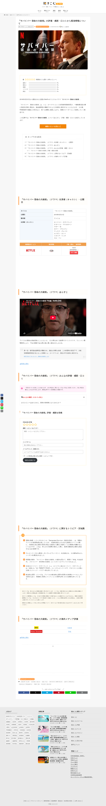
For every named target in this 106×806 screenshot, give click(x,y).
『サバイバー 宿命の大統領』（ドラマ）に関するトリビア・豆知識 (49, 153)
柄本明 (20, 732)
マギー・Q (36, 684)
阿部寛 (28, 741)
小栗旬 (7, 727)
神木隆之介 (21, 738)
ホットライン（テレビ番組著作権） (82, 777)
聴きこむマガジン (76, 733)
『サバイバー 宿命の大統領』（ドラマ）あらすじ (43, 145)
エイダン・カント (35, 681)
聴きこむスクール (76, 721)
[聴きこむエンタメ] (53, 3)
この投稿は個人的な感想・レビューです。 (40, 456)
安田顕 (25, 724)
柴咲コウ (8, 735)
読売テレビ (74, 771)
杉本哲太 (29, 730)
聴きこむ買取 (75, 737)
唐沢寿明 (32, 722)
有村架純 (22, 730)
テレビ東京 (74, 764)
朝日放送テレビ (75, 773)
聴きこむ (74, 717)
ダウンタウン (9, 719)
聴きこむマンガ (76, 729)
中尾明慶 (17, 719)
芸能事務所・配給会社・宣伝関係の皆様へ (62, 801)
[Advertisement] (53, 177)
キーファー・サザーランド (56, 681)
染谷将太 (27, 732)
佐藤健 (32, 719)
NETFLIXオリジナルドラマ (42, 26)
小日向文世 (31, 724)
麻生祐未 (28, 743)
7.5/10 (70, 628)
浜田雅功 (21, 735)
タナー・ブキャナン (69, 681)
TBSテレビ (74, 760)
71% (69, 631)
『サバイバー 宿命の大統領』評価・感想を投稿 (44, 150)
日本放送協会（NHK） (78, 756)
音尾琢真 (8, 743)
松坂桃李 (8, 732)
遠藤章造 (15, 741)
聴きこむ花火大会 (76, 741)
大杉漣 (7, 724)
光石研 (14, 722)
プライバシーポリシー (36, 801)
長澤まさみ (22, 741)
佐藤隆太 (8, 722)
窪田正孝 (28, 738)
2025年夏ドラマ (21, 716)
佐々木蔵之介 (24, 719)
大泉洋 (19, 724)
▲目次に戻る (24, 364)
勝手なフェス (75, 744)
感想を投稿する (30, 460)
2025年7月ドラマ (10, 716)
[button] (23, 692)
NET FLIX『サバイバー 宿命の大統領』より (36, 356)
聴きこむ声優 (75, 725)
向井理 (26, 722)
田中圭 (7, 738)
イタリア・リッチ (25, 681)
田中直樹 (13, 738)
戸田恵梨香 (9, 730)
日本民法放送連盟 (76, 775)
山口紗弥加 (14, 727)
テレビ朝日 (74, 762)
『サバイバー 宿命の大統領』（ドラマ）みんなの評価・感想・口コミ (50, 148)
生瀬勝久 (28, 735)
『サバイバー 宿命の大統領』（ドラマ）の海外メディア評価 (47, 156)
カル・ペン (44, 681)
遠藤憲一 (8, 741)
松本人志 (15, 732)
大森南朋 (13, 724)
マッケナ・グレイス (46, 684)
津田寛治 (15, 735)
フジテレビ (74, 766)
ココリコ (29, 716)
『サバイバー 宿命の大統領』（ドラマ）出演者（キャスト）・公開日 (50, 142)
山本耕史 (21, 727)
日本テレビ (74, 758)
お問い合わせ (78, 801)
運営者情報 (47, 801)
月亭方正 (16, 730)
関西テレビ (74, 768)
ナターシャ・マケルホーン (25, 684)
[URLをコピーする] (82, 692)
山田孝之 (28, 727)
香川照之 (15, 743)
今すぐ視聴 (74, 252)
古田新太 (20, 722)
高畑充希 (21, 743)
